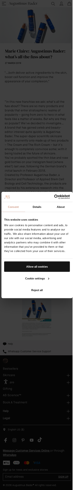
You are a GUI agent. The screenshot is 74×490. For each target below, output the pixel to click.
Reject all (37, 290)
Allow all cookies (37, 266)
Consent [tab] (13, 206)
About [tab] (61, 206)
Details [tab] (37, 206)
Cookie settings (35, 278)
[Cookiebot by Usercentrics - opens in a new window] (54, 197)
